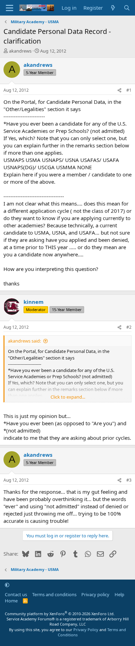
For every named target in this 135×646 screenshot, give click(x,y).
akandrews (20, 51)
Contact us (16, 594)
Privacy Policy (85, 629)
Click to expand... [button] (68, 397)
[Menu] (9, 8)
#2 (129, 327)
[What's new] (113, 7)
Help (119, 594)
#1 (129, 90)
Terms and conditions (54, 594)
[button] (7, 585)
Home (11, 601)
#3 (129, 480)
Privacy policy (95, 594)
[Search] (127, 7)
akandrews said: (24, 341)
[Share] (119, 90)
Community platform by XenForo (60, 613)
